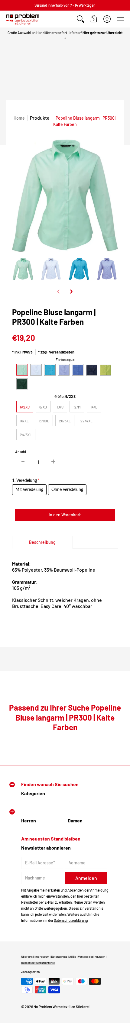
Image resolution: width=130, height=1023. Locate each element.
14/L (93, 407)
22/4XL (86, 421)
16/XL (24, 421)
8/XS (43, 407)
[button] (80, 19)
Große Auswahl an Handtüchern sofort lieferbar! (65, 35)
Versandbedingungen (91, 956)
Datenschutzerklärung (71, 920)
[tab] (42, 542)
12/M (77, 407)
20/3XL (65, 421)
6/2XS (25, 407)
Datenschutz (59, 956)
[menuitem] (80, 19)
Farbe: (65, 359)
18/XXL (43, 421)
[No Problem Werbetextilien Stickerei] (22, 19)
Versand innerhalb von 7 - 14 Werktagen (65, 5)
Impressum (41, 956)
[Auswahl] (53, 462)
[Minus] (23, 462)
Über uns (27, 956)
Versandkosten (61, 352)
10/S (60, 407)
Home (19, 118)
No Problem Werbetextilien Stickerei (61, 1007)
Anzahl (20, 452)
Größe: (65, 396)
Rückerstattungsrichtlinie (38, 962)
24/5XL (26, 435)
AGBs (72, 956)
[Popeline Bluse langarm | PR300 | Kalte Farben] (23, 269)
